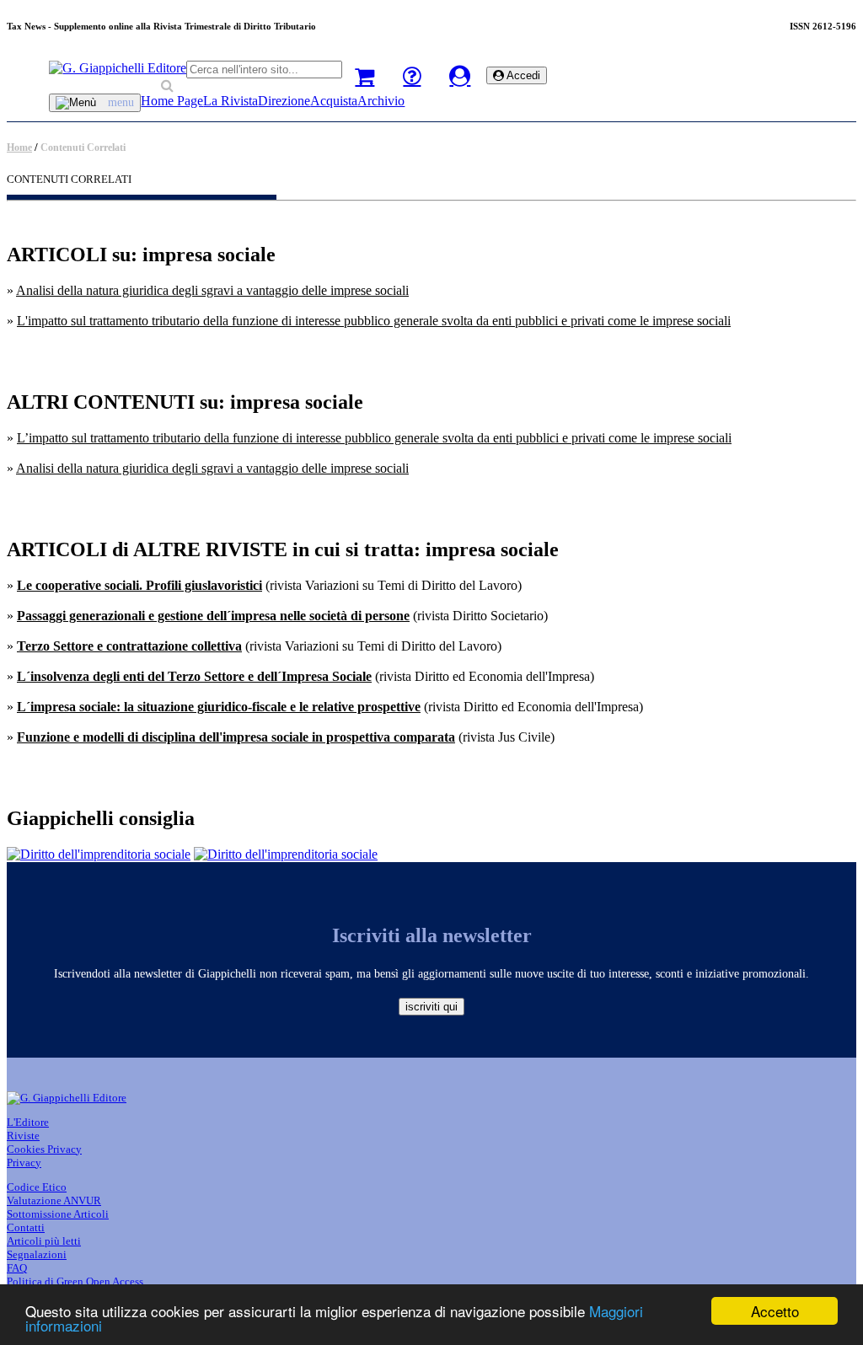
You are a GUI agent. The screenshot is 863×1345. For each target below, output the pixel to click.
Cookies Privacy (44, 1149)
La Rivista (230, 101)
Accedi (522, 75)
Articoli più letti (44, 1241)
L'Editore (28, 1122)
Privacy (24, 1162)
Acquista (333, 101)
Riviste (23, 1135)
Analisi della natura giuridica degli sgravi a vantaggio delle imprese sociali (212, 290)
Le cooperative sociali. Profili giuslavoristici (139, 585)
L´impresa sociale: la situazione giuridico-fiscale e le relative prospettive (219, 706)
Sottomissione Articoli (58, 1214)
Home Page (172, 101)
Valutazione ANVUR (54, 1200)
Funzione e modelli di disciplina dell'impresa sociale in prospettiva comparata (236, 737)
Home (19, 147)
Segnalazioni (37, 1254)
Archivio (381, 101)
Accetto (775, 1310)
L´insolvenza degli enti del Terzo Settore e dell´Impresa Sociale (194, 676)
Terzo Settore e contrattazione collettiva (129, 646)
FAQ (17, 1268)
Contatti (26, 1227)
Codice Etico (37, 1187)
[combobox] (264, 69)
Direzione (284, 101)
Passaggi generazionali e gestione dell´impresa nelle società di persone (213, 615)
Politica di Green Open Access (75, 1281)
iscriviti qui (431, 1006)
